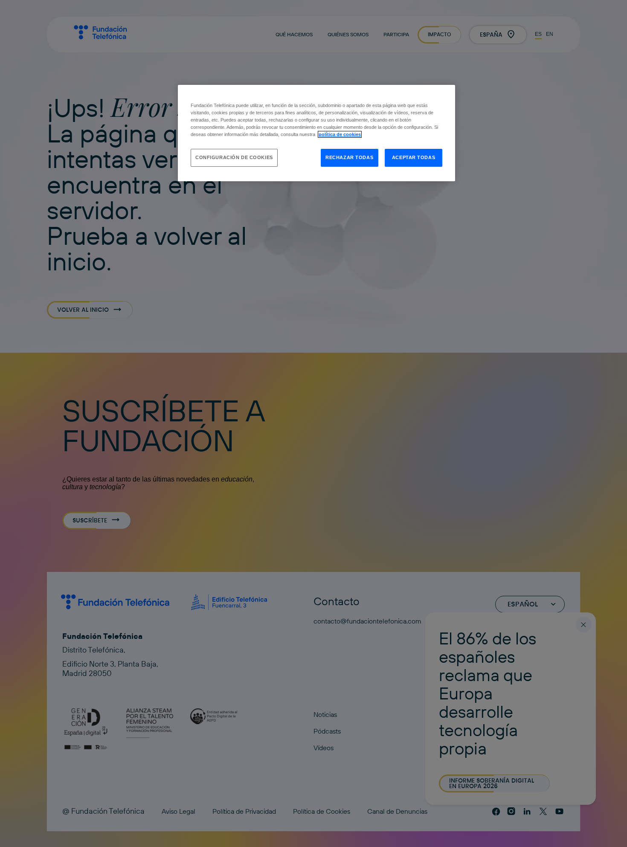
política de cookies (340, 134)
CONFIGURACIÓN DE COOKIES (234, 157)
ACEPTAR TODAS (413, 157)
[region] (316, 133)
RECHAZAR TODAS (349, 157)
